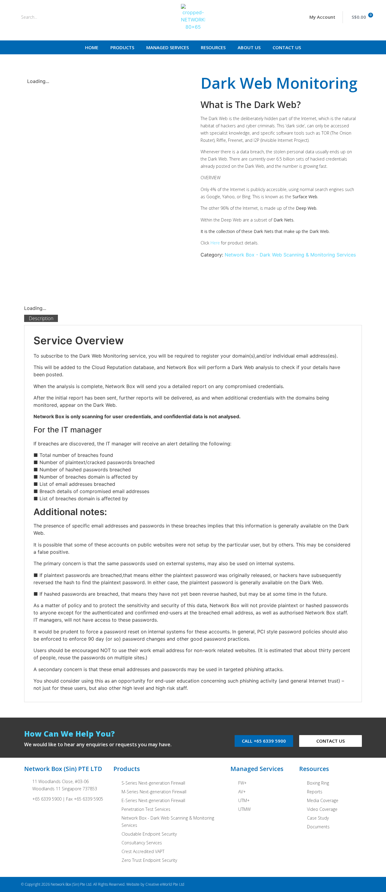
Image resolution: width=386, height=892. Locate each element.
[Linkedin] (351, 884)
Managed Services (167, 47)
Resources (213, 47)
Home (91, 47)
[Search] (88, 17)
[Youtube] (362, 884)
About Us (249, 47)
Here (215, 243)
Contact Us (287, 47)
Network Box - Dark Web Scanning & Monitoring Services (290, 255)
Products (122, 47)
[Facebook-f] (339, 884)
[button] (320, 17)
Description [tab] (41, 318)
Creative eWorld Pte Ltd (164, 884)
